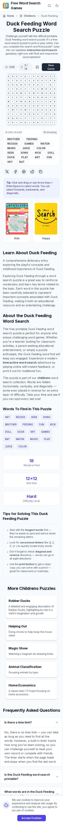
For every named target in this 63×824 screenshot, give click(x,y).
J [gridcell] (37, 118)
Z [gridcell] (50, 89)
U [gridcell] (8, 85)
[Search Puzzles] (49, 5)
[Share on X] (7, 171)
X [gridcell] (8, 76)
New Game (51, 67)
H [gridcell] (46, 93)
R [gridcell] (17, 81)
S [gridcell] (50, 76)
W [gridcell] (33, 93)
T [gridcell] (50, 97)
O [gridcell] (46, 76)
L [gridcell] (29, 76)
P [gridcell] (17, 76)
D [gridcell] (8, 81)
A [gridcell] (25, 76)
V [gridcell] (42, 81)
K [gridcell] (37, 85)
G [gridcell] (37, 76)
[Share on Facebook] (15, 171)
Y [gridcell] (21, 76)
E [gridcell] (54, 76)
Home (10, 15)
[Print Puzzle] (37, 67)
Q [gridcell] (12, 76)
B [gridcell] (46, 89)
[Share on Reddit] (32, 171)
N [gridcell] (42, 76)
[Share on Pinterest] (23, 171)
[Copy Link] (40, 171)
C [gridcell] (25, 81)
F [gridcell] (12, 81)
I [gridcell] (46, 85)
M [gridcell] (42, 89)
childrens (30, 15)
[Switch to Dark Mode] (57, 5)
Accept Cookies (32, 817)
